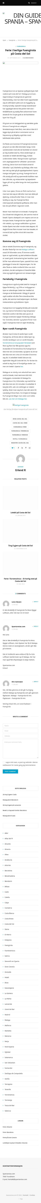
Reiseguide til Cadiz (9, 816)
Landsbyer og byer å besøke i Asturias (15, 1143)
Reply (36, 601)
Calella (7, 897)
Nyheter (8, 1052)
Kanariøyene (9, 988)
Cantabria (8, 908)
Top (21, 1199)
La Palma (8, 999)
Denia (7, 929)
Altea (6, 854)
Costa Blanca (9, 913)
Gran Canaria (9, 967)
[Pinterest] (25, 447)
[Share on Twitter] (22, 447)
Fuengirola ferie (20, 427)
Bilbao (7, 887)
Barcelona (8, 871)
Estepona (8, 940)
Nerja (7, 1041)
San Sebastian (10, 1063)
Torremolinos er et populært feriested (17, 343)
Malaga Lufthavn (28, 249)
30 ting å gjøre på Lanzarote (12, 805)
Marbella (8, 1031)
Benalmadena (10, 876)
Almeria (7, 849)
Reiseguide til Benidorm (10, 800)
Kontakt (25, 1195)
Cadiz (7, 892)
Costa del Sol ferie (20, 423)
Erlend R (20, 470)
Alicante (8, 844)
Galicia (7, 956)
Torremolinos (9, 1095)
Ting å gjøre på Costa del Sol (20, 545)
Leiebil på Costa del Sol (20, 512)
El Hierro (8, 935)
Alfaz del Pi (9, 838)
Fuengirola (12, 40)
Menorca (8, 1036)
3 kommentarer (28, 58)
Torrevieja (8, 1100)
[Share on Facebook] (18, 447)
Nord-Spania (9, 1047)
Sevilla (7, 1079)
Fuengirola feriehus (20, 435)
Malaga (7, 1020)
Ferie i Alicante (7, 1127)
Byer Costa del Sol (20, 419)
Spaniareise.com (18, 626)
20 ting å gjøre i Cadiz (10, 794)
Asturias (8, 865)
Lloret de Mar (10, 1009)
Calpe (7, 903)
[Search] (29, 3)
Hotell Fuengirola (20, 439)
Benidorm (8, 881)
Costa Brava (9, 919)
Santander (8, 1068)
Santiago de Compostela (14, 1073)
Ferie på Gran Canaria (10, 1137)
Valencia (8, 1111)
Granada (8, 972)
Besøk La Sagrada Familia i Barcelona (15, 810)
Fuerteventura (10, 951)
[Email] (29, 447)
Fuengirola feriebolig (20, 431)
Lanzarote (8, 1004)
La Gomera (9, 993)
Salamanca (9, 1057)
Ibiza (6, 983)
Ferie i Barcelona (8, 1132)
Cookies (32, 1195)
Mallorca (8, 1025)
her (21, 366)
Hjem (4, 40)
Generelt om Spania (12, 961)
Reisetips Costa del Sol (20, 443)
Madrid (7, 1015)
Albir (6, 833)
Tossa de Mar (9, 1105)
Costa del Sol (9, 924)
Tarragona (8, 1084)
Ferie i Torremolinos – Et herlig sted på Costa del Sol (20, 580)
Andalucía (8, 860)
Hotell (7, 977)
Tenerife (8, 1089)
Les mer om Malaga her (17, 399)
